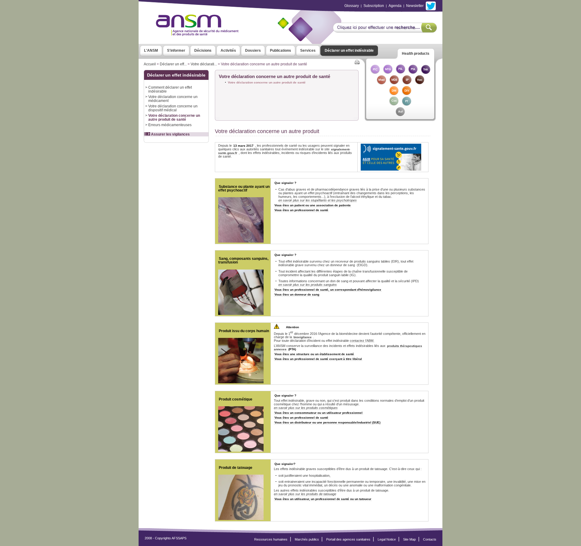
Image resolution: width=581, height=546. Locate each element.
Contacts (429, 539)
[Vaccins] (419, 83)
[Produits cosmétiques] (394, 104)
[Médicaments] (381, 83)
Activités (228, 50)
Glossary (351, 6)
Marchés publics (307, 539)
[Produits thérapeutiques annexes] (413, 72)
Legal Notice (387, 539)
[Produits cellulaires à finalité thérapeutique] (375, 72)
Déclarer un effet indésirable (349, 50)
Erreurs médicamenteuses (170, 125)
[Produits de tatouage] (406, 104)
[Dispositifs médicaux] (394, 93)
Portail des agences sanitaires (348, 539)
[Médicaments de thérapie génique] (387, 72)
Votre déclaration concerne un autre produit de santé (174, 117)
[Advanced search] (385, 31)
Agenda (395, 6)
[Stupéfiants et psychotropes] (406, 83)
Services (308, 50)
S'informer (176, 50)
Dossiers (253, 50)
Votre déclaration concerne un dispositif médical (173, 108)
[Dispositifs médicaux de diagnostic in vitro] (406, 93)
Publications (280, 50)
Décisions (203, 50)
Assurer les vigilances (170, 134)
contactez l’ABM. (362, 340)
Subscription (373, 6)
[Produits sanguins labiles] (400, 72)
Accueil (150, 64)
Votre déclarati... (204, 64)
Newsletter (415, 6)
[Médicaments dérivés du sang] (394, 83)
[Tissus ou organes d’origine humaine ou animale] (426, 72)
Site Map (409, 539)
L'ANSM (151, 50)
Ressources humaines (270, 539)
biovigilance (303, 337)
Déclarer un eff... (173, 64)
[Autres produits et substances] (400, 114)
